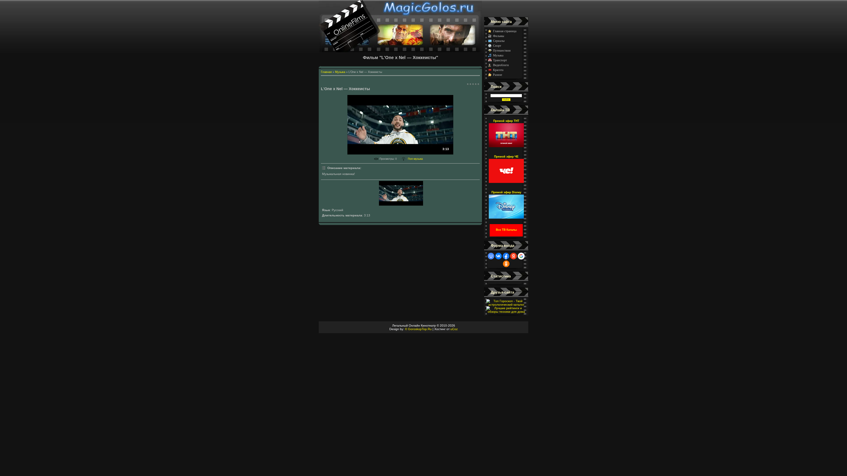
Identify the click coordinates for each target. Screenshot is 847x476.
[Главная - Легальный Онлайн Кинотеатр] (400, 8)
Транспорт (500, 60)
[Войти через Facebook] (506, 256)
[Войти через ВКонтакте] (498, 256)
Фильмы (498, 36)
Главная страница (504, 31)
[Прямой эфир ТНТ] (506, 133)
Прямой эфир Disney (506, 192)
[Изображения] (401, 193)
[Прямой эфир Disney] (506, 204)
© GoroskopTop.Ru (418, 329)
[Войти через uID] (491, 256)
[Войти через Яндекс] (513, 256)
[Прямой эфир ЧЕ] (506, 169)
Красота (498, 70)
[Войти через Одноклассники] (506, 263)
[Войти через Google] (521, 256)
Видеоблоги (501, 65)
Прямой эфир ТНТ (506, 121)
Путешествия (501, 50)
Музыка (498, 55)
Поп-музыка (415, 158)
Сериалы (498, 41)
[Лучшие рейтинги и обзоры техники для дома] (506, 311)
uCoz (454, 329)
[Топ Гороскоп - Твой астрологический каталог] (506, 304)
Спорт (497, 45)
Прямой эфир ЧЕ (506, 156)
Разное (497, 74)
